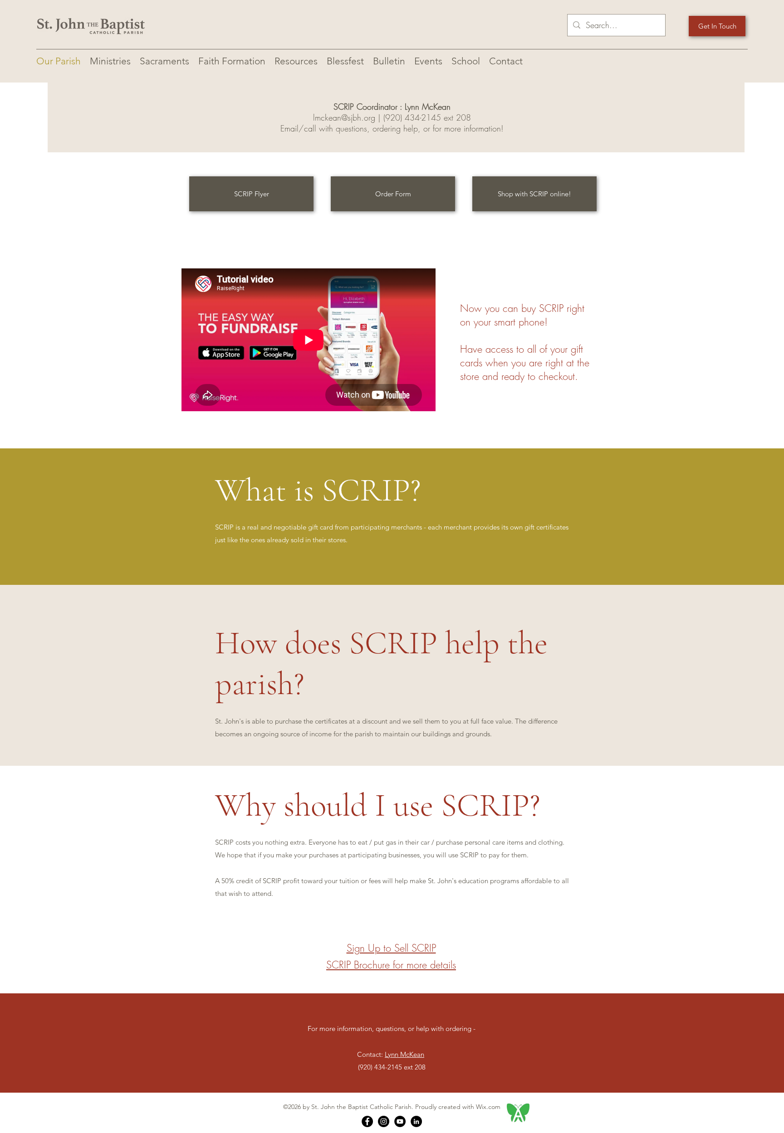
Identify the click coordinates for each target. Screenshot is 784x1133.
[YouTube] (400, 1121)
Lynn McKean (404, 1054)
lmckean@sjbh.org (344, 117)
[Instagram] (383, 1121)
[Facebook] (367, 1121)
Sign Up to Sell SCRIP (391, 948)
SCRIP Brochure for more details (391, 965)
